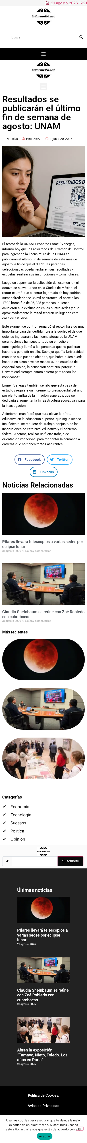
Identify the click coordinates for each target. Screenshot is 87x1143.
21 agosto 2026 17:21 (69, 3)
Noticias (12, 139)
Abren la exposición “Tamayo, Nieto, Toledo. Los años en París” (42, 1055)
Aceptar (44, 1136)
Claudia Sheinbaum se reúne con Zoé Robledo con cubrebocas (43, 995)
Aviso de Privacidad (43, 1106)
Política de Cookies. (43, 1095)
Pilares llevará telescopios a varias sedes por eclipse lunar (42, 935)
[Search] (81, 37)
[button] (43, 54)
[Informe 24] (43, 16)
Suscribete (70, 861)
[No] (80, 1129)
